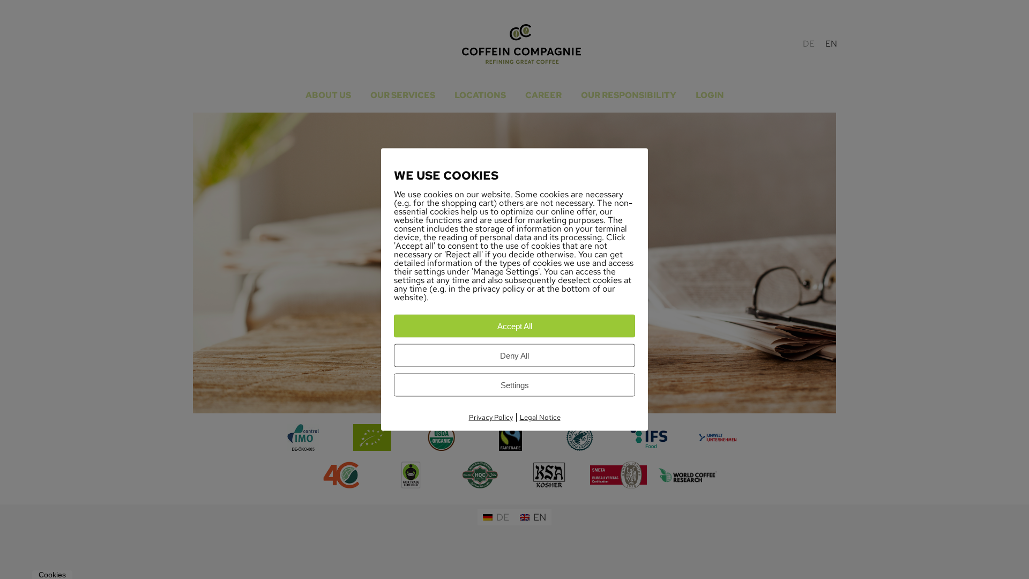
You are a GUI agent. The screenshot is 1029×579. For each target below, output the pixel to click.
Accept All (514, 326)
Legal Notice (540, 417)
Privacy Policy (491, 417)
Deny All (514, 355)
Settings (515, 385)
